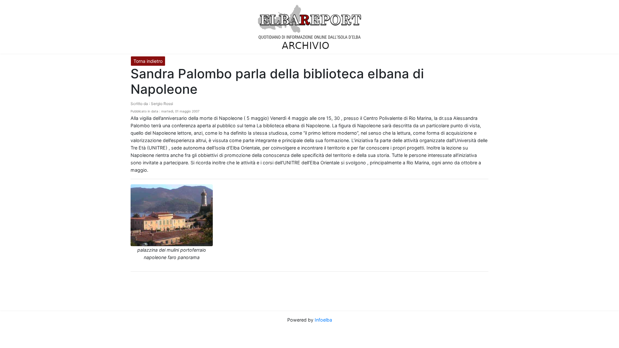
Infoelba (323, 320)
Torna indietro (147, 61)
